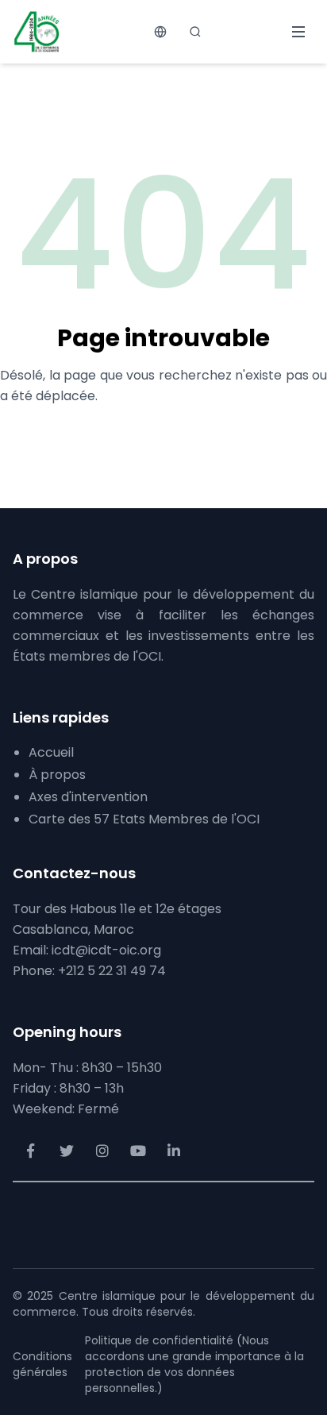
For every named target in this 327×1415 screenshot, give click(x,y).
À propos (57, 774)
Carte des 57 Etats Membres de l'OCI (144, 819)
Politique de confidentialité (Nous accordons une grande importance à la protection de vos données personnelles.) (194, 1364)
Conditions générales (42, 1364)
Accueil (51, 752)
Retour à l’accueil (163, 435)
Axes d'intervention (88, 797)
